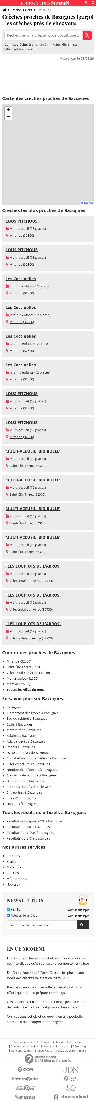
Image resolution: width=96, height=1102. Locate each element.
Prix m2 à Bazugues (21, 798)
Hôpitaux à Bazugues (22, 804)
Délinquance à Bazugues (25, 781)
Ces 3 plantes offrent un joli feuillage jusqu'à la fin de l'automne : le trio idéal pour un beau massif (46, 1004)
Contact (45, 1042)
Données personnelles (24, 1046)
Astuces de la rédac (23, 915)
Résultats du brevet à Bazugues (30, 833)
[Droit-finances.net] (71, 1079)
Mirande (41, 44)
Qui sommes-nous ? (26, 1042)
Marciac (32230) (18, 684)
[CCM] (25, 1070)
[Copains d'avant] (25, 1088)
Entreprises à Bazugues (24, 792)
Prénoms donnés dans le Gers (29, 787)
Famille (15, 909)
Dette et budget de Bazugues (28, 752)
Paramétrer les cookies (55, 1046)
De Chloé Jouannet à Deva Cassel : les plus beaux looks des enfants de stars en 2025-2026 (45, 975)
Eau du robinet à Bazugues (27, 718)
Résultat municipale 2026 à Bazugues (35, 821)
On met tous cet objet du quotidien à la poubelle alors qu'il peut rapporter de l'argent (45, 1019)
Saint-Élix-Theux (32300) (27, 466)
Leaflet (88, 203)
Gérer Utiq (79, 1046)
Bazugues (14, 707)
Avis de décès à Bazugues (26, 741)
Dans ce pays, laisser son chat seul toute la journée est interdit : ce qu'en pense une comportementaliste (48, 960)
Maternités (15, 867)
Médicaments (17, 879)
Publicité (58, 1042)
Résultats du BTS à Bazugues (28, 838)
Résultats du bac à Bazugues (28, 827)
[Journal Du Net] (71, 1070)
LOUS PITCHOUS (22, 221)
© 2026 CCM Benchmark (70, 1050)
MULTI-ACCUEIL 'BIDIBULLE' (33, 451)
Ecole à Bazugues (20, 724)
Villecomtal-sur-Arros (20, 49)
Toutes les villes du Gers (25, 689)
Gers (28, 10)
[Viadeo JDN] (71, 1088)
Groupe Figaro (43, 1050)
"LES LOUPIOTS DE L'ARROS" (33, 566)
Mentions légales (21, 1050)
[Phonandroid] (71, 1097)
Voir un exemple (78, 910)
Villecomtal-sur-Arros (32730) (31, 581)
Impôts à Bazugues (21, 747)
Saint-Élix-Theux (65, 44)
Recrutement (74, 1042)
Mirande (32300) (22, 235)
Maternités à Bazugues (24, 730)
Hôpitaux (13, 884)
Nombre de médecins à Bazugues (32, 769)
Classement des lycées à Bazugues (32, 713)
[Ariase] (25, 1096)
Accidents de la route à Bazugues (31, 775)
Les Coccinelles (21, 278)
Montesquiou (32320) (22, 678)
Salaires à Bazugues (22, 735)
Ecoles (11, 861)
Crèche (15, 10)
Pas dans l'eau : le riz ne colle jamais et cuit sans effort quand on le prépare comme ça (44, 990)
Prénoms (13, 856)
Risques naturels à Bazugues (28, 764)
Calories (13, 873)
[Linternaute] (25, 1079)
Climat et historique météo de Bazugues (37, 758)
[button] (8, 110)
